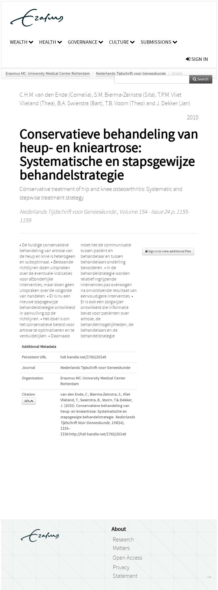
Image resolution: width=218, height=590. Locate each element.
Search (202, 79)
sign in (199, 59)
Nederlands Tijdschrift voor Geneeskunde (131, 73)
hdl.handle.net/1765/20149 (83, 357)
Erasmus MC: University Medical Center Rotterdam (48, 73)
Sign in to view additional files (169, 251)
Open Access (127, 557)
